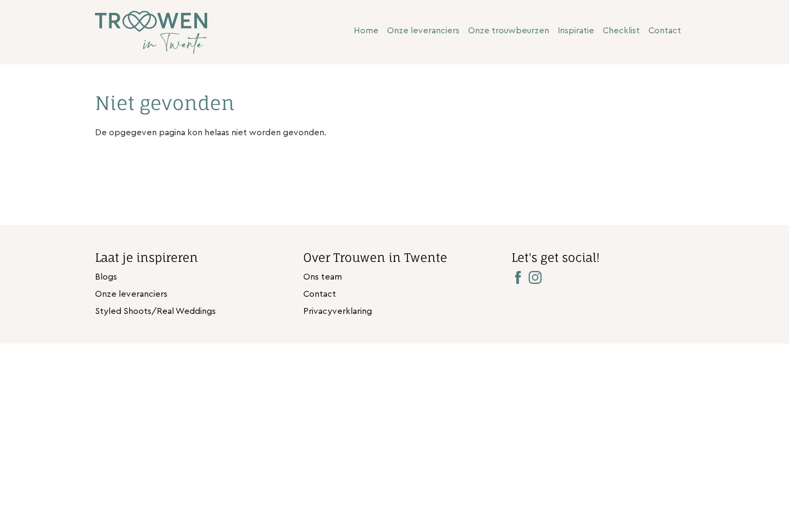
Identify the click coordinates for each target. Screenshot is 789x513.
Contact (664, 30)
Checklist (621, 30)
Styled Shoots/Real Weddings (155, 311)
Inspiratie (576, 30)
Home (366, 30)
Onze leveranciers (423, 30)
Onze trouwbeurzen (508, 30)
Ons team (322, 277)
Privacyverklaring (337, 311)
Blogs (106, 277)
